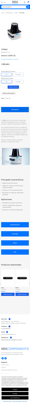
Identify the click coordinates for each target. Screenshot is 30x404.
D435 (2, 287)
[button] (8, 294)
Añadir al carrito (13, 87)
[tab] (15, 109)
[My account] (24, 2)
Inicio (2, 12)
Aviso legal (24, 401)
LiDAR (16, 12)
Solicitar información (9, 93)
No (6, 74)
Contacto (3, 367)
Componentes (9, 12)
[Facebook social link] (6, 98)
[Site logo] (15, 2)
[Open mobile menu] (1, 2)
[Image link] (15, 348)
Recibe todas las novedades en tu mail (11, 340)
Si (18, 74)
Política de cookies (7, 401)
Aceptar (15, 389)
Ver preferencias (15, 398)
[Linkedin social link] (9, 98)
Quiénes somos (5, 364)
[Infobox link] (5, 319)
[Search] (27, 7)
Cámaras (4, 289)
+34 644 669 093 (5, 328)
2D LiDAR (21, 12)
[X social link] (8, 98)
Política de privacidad (16, 401)
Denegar (15, 393)
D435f (16, 287)
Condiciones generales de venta (9, 370)
